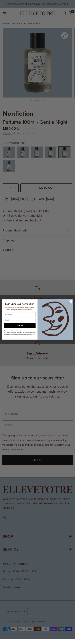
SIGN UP (20, 326)
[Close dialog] (70, 301)
